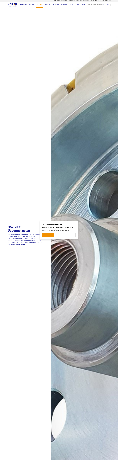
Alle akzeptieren (48, 235)
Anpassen (70, 235)
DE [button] (108, 4)
